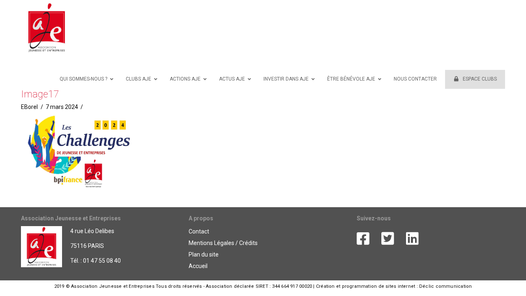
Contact (199, 231)
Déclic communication (445, 286)
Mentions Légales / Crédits (223, 243)
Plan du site (204, 254)
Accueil (198, 266)
